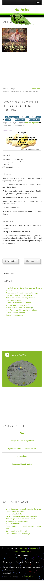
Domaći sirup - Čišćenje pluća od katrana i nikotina (20, 106)
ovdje (26, 576)
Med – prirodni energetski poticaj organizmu (22, 516)
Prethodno (11, 261)
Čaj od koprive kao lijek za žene (18, 531)
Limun (8, 119)
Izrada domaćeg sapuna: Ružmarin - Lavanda (23, 509)
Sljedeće (30, 261)
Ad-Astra (22, 10)
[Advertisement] (22, 68)
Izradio (23, 549)
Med (26, 117)
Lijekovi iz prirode (12, 117)
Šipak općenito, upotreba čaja (17, 521)
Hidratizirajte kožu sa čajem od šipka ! (20, 519)
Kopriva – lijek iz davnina (15, 511)
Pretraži (5, 273)
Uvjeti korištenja (22, 556)
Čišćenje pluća (34, 119)
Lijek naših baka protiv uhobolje (18, 534)
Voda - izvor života (13, 524)
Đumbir (37, 117)
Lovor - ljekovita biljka (14, 514)
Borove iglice (19, 119)
